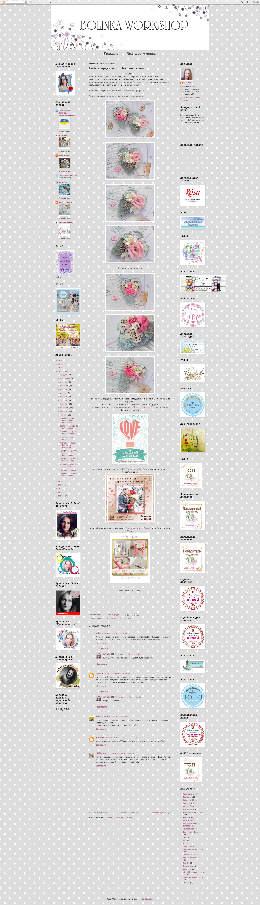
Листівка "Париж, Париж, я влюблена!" (68, 445)
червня (64, 397)
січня (63, 415)
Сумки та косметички (193, 878)
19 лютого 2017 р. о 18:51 (117, 674)
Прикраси (187, 869)
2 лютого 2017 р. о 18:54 (114, 633)
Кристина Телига (104, 738)
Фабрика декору (66, 223)
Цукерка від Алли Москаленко (68, 475)
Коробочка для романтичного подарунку (67, 420)
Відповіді (103, 649)
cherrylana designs (68, 176)
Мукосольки (188, 866)
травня (64, 400)
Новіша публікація (98, 813)
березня (64, 408)
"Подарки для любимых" (138, 528)
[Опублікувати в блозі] (129, 614)
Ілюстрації (188, 855)
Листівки (187, 797)
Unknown (99, 674)
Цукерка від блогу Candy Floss (69, 460)
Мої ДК (186, 863)
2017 (60, 372)
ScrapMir (63, 135)
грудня (64, 375)
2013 (60, 489)
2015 (60, 485)
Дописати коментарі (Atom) (118, 817)
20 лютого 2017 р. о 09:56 (128, 697)
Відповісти (101, 643)
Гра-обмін (187, 847)
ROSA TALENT (64, 156)
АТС (184, 843)
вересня (64, 386)
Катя (98, 717)
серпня (64, 389)
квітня (64, 404)
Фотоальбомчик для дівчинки (69, 465)
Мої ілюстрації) (68, 470)
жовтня (64, 382)
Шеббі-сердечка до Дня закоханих (69, 427)
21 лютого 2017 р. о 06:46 (114, 717)
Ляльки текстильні (192, 858)
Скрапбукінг (103, 618)
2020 (60, 360)
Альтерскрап (188, 829)
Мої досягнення (141, 54)
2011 (60, 496)
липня (63, 393)
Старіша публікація (161, 813)
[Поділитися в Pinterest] (137, 614)
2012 (60, 492)
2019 (60, 364)
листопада (65, 378)
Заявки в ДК (188, 800)
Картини (186, 803)
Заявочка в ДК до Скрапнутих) (68, 433)
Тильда (186, 883)
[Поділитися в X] (132, 614)
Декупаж (186, 818)
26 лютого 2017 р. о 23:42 (125, 738)
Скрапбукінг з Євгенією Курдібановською (66, 113)
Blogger (148, 899)
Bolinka (106, 654)
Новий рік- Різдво (192, 832)
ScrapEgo (63, 182)
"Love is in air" (142, 407)
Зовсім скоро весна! (66, 438)
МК (184, 840)
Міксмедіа (187, 809)
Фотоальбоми (188, 806)
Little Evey (101, 753)
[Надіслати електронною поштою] (126, 614)
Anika (98, 633)
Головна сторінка (129, 813)
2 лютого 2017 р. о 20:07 (127, 654)
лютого (64, 411)
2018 (60, 368)
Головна (111, 54)
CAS (184, 837)
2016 (60, 481)
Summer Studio (65, 202)
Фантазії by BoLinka (121, 618)
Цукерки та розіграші (193, 812)
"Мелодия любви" (135, 469)
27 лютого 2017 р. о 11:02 (121, 753)
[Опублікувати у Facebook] (135, 614)
